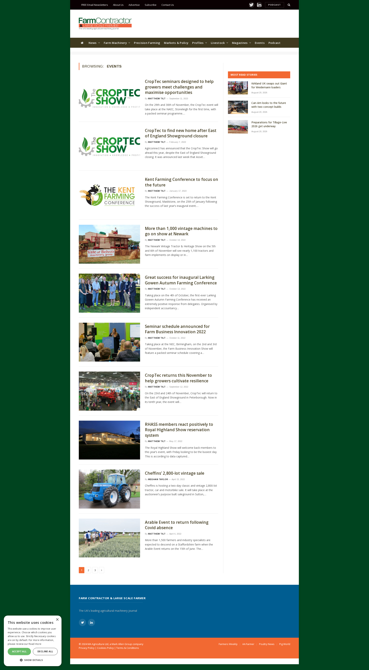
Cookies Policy (105, 648)
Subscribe (150, 5)
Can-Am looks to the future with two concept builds (268, 105)
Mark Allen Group (122, 644)
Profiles (198, 43)
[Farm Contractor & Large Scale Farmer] (105, 24)
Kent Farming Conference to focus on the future (181, 182)
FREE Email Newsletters (94, 5)
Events (260, 43)
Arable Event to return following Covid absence (177, 525)
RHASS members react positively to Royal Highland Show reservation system (179, 430)
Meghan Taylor (158, 479)
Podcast (274, 5)
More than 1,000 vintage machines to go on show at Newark (181, 231)
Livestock (218, 43)
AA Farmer (248, 644)
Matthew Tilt (157, 98)
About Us (118, 5)
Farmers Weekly (228, 644)
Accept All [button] (19, 651)
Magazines (240, 43)
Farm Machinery (115, 43)
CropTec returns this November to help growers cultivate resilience (178, 378)
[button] (33, 660)
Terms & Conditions (127, 648)
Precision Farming (147, 43)
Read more (35, 644)
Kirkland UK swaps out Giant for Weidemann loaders (269, 85)
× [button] (57, 619)
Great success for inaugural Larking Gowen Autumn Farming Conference (181, 280)
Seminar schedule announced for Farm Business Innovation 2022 (177, 329)
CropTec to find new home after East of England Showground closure (180, 133)
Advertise (134, 5)
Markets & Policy (176, 43)
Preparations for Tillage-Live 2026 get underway (269, 124)
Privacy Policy (87, 648)
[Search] (288, 5)
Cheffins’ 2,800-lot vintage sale (174, 473)
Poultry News (266, 644)
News (92, 43)
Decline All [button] (45, 651)
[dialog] (33, 641)
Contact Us (167, 5)
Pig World (284, 644)
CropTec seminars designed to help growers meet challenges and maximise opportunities (179, 87)
